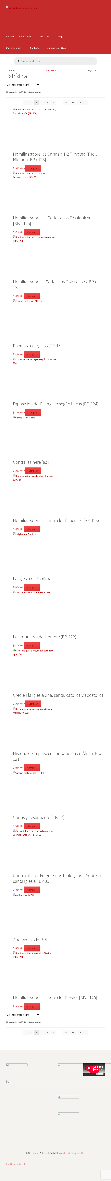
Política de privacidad (74, 1153)
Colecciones (25, 36)
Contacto (35, 47)
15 (73, 102)
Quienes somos (13, 47)
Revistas (44, 36)
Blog (60, 36)
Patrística (51, 70)
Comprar (33, 168)
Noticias (10, 36)
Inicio (12, 70)
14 (66, 102)
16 (80, 102)
